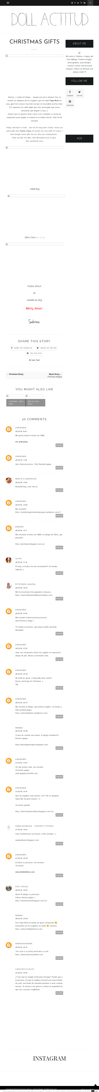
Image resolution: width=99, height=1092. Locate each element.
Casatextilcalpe (24, 969)
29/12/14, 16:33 (21, 947)
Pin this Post (36, 353)
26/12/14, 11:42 (21, 460)
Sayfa (18, 558)
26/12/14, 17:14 (21, 562)
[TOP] (95, 1087)
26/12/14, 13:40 (21, 505)
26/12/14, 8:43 (21, 431)
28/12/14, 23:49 (21, 918)
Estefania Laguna (25, 584)
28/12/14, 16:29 (21, 890)
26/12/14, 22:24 (21, 674)
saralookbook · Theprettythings (34, 826)
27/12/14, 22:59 (21, 858)
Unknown (20, 427)
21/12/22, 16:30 (21, 973)
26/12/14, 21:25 (21, 648)
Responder (59, 445)
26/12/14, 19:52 (21, 588)
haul (37, 360)
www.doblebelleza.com (25, 872)
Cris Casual (21, 886)
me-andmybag (21, 441)
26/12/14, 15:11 (21, 530)
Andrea (19, 527)
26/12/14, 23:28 (21, 731)
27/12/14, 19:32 (21, 829)
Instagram (70, 105)
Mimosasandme (23, 943)
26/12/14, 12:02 (21, 482)
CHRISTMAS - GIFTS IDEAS (16, 402)
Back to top (86, 1089)
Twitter (79, 96)
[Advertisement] (79, 158)
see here (40, 237)
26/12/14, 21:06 (21, 613)
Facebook (70, 96)
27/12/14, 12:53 (21, 763)
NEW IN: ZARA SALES (33, 402)
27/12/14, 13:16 (21, 791)
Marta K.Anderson (25, 479)
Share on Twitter (48, 348)
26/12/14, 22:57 (21, 702)
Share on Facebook (23, 348)
